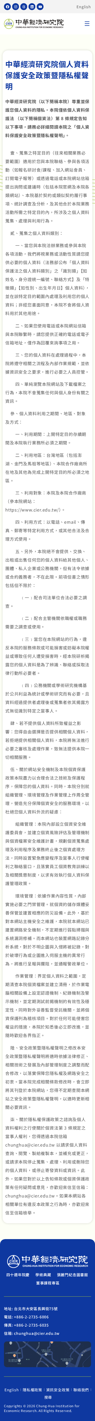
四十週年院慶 (18, 1274)
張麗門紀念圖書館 (72, 1274)
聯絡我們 (81, 1389)
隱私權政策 (32, 1389)
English (84, 6)
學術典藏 (43, 1274)
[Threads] (23, 6)
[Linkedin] (31, 6)
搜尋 (48, 1397)
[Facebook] (7, 6)
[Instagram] (15, 6)
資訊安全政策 (58, 1389)
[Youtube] (40, 6)
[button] (87, 24)
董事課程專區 (48, 1283)
